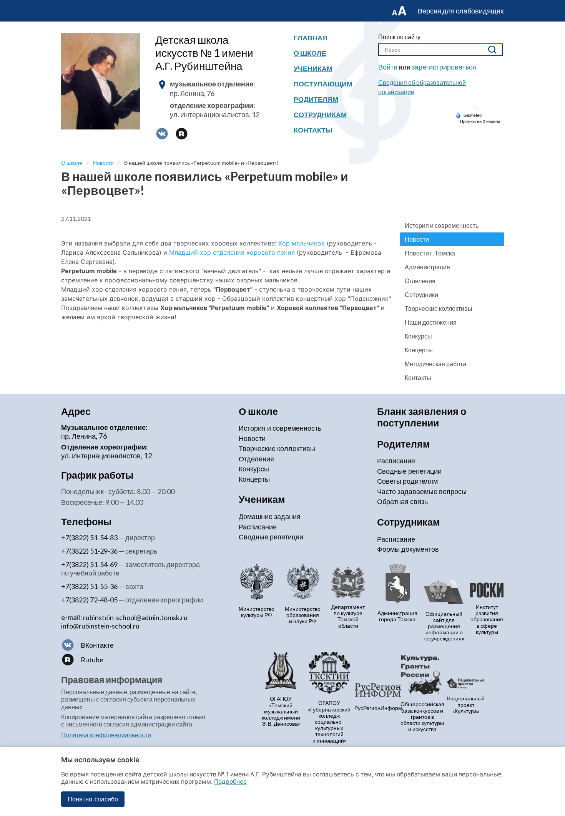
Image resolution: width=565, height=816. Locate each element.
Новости (417, 239)
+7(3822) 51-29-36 (89, 551)
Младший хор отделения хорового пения (232, 252)
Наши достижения (431, 322)
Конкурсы (418, 336)
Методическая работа (435, 363)
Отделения (420, 280)
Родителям (316, 99)
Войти (387, 67)
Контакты (313, 130)
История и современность (442, 225)
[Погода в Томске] (478, 108)
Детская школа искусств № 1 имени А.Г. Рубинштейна (204, 52)
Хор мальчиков (301, 243)
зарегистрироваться (444, 67)
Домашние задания (270, 516)
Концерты (419, 349)
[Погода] (468, 115)
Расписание (258, 526)
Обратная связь (402, 501)
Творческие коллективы (438, 308)
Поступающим (323, 84)
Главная (310, 37)
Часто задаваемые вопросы (422, 491)
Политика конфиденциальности (106, 734)
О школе (310, 53)
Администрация (427, 266)
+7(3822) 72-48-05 (89, 599)
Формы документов (408, 549)
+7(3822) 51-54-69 (89, 564)
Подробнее (230, 781)
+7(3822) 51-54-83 (89, 537)
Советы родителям (407, 481)
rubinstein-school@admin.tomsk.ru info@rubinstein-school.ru (124, 621)
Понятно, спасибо (93, 799)
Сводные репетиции (271, 536)
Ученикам (313, 68)
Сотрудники (421, 294)
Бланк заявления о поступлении (421, 417)
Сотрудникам (320, 114)
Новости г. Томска (430, 253)
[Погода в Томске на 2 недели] (480, 121)
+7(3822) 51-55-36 (89, 586)
